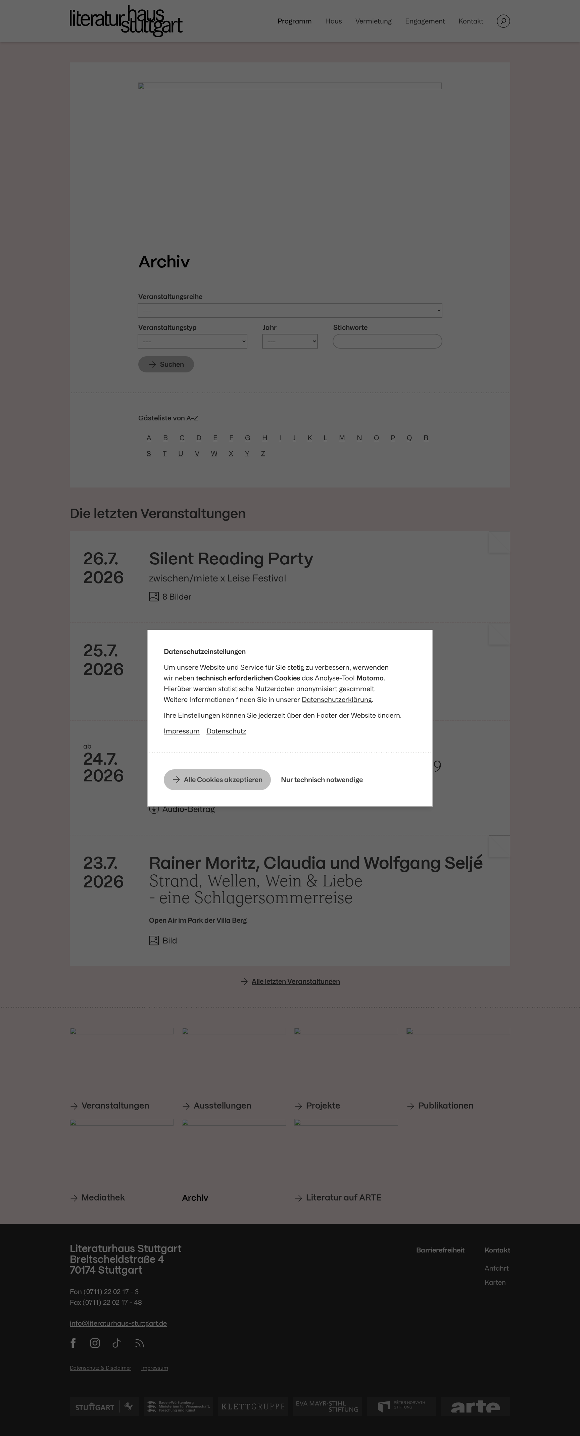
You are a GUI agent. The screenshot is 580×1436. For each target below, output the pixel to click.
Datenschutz (226, 731)
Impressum (182, 731)
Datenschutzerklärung (337, 699)
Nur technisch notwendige (322, 779)
